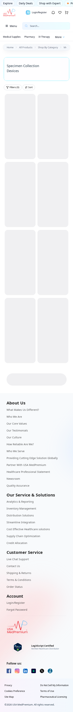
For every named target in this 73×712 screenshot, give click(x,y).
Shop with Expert (49, 3)
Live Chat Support (18, 559)
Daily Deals (26, 3)
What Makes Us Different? (23, 410)
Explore (8, 3)
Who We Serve (16, 451)
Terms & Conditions (19, 580)
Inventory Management (21, 508)
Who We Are (14, 416)
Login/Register (16, 603)
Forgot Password (17, 609)
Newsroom (13, 478)
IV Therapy (44, 36)
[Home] (9, 12)
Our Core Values (17, 423)
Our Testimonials (17, 430)
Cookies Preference (14, 691)
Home (10, 47)
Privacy (8, 685)
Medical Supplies (12, 36)
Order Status (15, 586)
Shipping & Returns (19, 573)
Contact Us (13, 566)
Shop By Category (48, 47)
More (58, 37)
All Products (25, 47)
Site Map (9, 696)
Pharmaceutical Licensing (53, 696)
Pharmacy (29, 36)
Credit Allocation (17, 543)
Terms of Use (47, 691)
